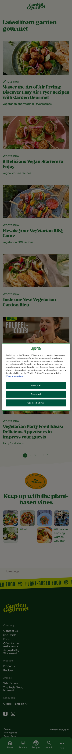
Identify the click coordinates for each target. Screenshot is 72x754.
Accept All (36, 385)
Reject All (36, 394)
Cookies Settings (36, 403)
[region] (36, 377)
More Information (14, 376)
